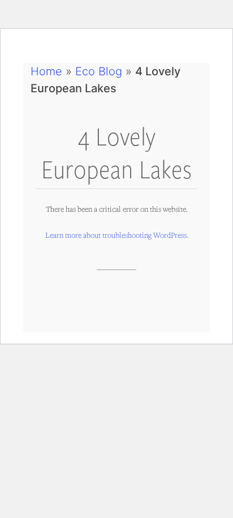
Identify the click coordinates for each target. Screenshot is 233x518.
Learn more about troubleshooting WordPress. (116, 235)
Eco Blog (98, 71)
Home (46, 71)
